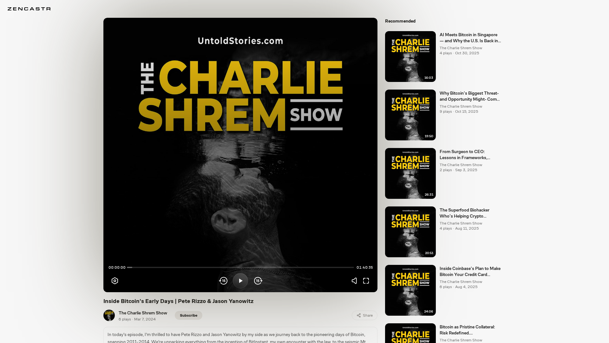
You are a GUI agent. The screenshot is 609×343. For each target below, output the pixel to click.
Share (368, 315)
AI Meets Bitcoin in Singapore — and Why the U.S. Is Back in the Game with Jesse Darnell (469, 38)
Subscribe (188, 315)
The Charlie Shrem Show (143, 312)
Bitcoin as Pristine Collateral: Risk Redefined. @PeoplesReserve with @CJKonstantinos (467, 330)
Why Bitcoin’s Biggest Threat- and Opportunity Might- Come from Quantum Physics (469, 97)
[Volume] (356, 281)
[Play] (240, 280)
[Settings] (115, 281)
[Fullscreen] (366, 281)
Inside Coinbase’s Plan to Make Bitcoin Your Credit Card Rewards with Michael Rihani (470, 272)
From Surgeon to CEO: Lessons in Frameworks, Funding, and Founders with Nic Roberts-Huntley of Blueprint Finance (467, 155)
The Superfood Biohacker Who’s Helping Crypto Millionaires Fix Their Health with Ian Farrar (467, 213)
